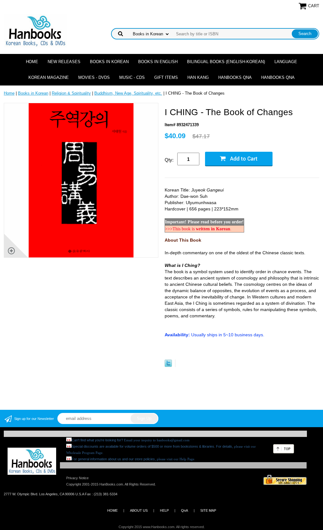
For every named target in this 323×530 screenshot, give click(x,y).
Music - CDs (132, 77)
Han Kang (198, 77)
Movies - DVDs (94, 77)
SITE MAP (208, 510)
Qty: (169, 159)
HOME (112, 510)
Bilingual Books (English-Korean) (226, 61)
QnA (184, 510)
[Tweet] (168, 365)
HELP (164, 510)
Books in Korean (109, 61)
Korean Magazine (48, 77)
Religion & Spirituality (71, 93)
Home (32, 61)
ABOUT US (139, 510)
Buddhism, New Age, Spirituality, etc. (128, 93)
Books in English (158, 61)
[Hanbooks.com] (35, 30)
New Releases (64, 61)
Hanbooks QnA (235, 77)
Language (285, 61)
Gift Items (166, 77)
